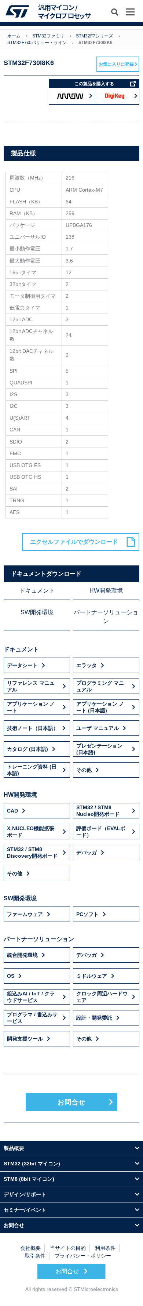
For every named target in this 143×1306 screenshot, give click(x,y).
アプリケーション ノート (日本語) (100, 707)
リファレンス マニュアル (31, 686)
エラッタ (86, 665)
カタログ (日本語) (27, 749)
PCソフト (87, 914)
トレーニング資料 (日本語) (31, 770)
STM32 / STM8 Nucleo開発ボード (98, 810)
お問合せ (71, 1102)
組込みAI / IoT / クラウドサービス (31, 997)
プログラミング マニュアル (100, 686)
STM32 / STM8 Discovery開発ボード (32, 852)
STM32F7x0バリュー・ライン (37, 42)
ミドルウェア (91, 976)
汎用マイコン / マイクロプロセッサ (64, 11)
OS (10, 976)
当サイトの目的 (68, 1248)
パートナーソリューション (106, 616)
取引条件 (35, 1256)
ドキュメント (37, 590)
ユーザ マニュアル (97, 728)
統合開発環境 (22, 955)
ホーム (14, 36)
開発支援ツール (25, 1039)
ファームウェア (25, 914)
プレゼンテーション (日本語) (99, 749)
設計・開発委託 (94, 1018)
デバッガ (86, 852)
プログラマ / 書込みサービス (32, 1018)
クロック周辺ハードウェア (102, 997)
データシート (22, 665)
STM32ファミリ (48, 36)
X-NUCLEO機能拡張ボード (30, 831)
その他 (84, 770)
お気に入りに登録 (116, 64)
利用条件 (105, 1248)
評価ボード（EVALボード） (100, 831)
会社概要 (30, 1248)
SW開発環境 (37, 612)
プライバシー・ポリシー (83, 1256)
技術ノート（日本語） (32, 728)
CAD (12, 811)
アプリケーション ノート (31, 707)
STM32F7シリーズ (94, 36)
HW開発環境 (106, 590)
